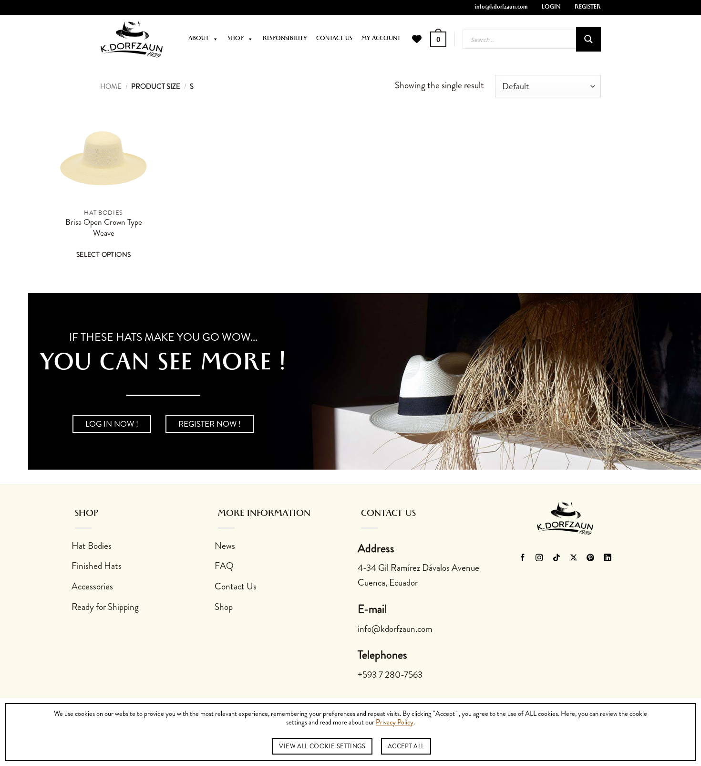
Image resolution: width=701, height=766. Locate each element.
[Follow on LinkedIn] (608, 558)
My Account (381, 39)
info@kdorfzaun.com (501, 7)
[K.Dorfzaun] (131, 40)
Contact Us (334, 39)
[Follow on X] (574, 558)
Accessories (92, 586)
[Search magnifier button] (588, 39)
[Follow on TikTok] (557, 558)
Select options (103, 254)
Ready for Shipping (105, 606)
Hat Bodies (92, 545)
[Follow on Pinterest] (590, 558)
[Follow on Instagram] (539, 558)
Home (111, 86)
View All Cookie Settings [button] (322, 746)
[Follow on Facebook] (522, 558)
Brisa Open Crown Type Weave (103, 228)
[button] (438, 39)
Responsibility (285, 39)
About (198, 39)
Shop (236, 39)
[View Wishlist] (417, 39)
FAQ (224, 565)
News (225, 545)
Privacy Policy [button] (394, 722)
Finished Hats (97, 565)
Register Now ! (209, 424)
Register (588, 7)
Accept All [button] (406, 746)
